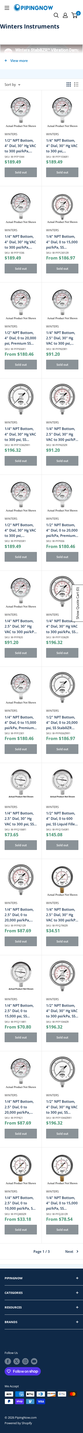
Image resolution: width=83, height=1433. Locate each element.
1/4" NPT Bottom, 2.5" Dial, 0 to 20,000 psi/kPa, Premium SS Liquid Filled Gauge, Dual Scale (20, 1107)
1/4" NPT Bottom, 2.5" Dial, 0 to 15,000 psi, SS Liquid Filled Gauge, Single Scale (21, 1011)
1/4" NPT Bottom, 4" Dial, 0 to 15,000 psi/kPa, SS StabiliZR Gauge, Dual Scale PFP (62, 242)
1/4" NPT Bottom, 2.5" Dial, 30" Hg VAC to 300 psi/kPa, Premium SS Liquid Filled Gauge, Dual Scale (21, 627)
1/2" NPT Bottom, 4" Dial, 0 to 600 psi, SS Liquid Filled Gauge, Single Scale (62, 819)
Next (69, 1251)
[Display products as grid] (69, 84)
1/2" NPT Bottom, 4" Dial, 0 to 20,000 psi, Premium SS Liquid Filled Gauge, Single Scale (21, 338)
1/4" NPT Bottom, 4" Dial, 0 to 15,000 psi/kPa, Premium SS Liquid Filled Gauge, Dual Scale (20, 723)
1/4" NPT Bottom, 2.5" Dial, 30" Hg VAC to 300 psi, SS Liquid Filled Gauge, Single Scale (21, 819)
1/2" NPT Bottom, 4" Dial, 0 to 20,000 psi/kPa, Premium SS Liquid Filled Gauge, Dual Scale (62, 531)
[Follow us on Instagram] (25, 1361)
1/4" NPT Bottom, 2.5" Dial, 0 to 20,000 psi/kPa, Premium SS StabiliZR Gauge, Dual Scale (19, 915)
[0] (74, 15)
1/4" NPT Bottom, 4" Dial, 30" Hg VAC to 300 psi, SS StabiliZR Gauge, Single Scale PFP (20, 434)
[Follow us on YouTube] (34, 1361)
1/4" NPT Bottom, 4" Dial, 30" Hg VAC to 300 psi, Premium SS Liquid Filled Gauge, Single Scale (62, 146)
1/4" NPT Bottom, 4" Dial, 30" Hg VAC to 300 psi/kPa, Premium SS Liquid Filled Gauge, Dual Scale (20, 242)
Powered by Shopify (18, 1423)
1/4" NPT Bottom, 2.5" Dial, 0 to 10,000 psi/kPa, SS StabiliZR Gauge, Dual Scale (20, 1203)
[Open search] (56, 15)
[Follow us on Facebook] (8, 1361)
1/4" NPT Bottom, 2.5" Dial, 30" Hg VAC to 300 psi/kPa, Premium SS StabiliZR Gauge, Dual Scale (62, 434)
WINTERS (11, 134)
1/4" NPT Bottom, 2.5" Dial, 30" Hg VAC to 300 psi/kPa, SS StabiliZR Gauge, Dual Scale (62, 915)
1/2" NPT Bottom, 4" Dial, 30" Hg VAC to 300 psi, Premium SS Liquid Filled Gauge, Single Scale (21, 531)
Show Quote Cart (77, 603)
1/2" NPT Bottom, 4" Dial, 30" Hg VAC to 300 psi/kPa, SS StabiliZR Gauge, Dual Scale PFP (62, 1011)
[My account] (65, 15)
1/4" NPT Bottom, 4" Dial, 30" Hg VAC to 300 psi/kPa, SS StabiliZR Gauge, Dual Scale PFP (62, 627)
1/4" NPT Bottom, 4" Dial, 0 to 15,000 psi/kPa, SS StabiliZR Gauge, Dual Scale (62, 1203)
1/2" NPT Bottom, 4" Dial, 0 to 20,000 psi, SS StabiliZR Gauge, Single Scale (62, 723)
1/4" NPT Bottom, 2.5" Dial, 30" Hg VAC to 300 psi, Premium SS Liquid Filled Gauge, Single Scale (62, 338)
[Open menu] (7, 8)
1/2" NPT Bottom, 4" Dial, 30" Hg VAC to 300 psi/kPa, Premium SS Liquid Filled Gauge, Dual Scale (20, 146)
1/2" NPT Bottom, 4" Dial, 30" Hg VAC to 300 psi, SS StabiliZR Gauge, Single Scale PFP (62, 1107)
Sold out (21, 172)
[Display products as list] (76, 84)
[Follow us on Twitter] (16, 1361)
